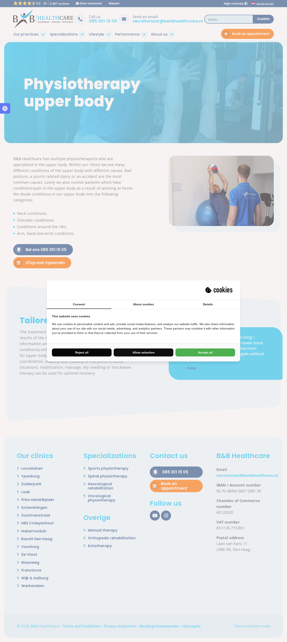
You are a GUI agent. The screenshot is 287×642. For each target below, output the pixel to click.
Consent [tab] (79, 304)
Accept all (205, 352)
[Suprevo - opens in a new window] (219, 290)
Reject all (81, 352)
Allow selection (144, 352)
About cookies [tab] (143, 304)
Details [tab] (208, 304)
